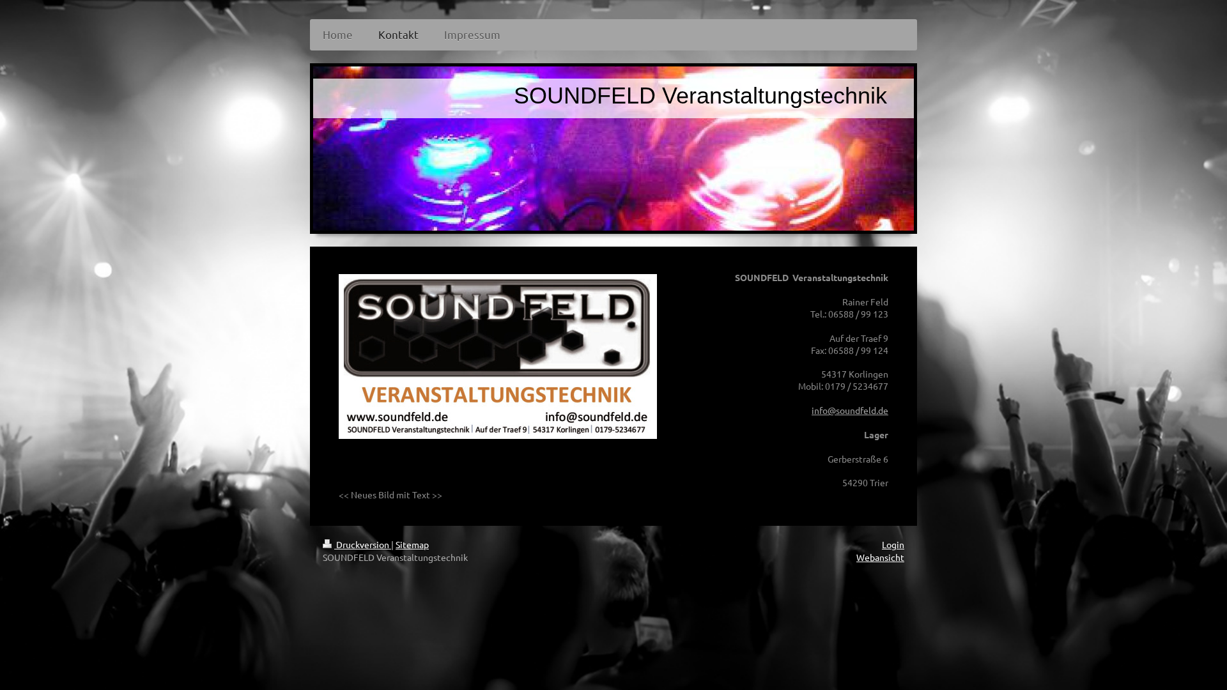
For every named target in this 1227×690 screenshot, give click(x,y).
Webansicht (880, 557)
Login (893, 544)
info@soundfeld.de (850, 410)
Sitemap (412, 544)
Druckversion (362, 544)
